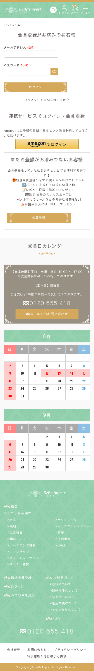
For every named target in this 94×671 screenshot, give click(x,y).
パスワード (17, 66)
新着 (61, 532)
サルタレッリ (67, 519)
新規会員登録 (21, 577)
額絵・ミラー (20, 539)
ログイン (17, 586)
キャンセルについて (66, 609)
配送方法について (65, 590)
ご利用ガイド (63, 577)
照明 (13, 526)
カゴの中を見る (23, 595)
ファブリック (20, 551)
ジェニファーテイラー (74, 526)
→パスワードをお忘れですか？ (47, 99)
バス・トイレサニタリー (28, 558)
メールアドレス (20, 48)
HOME (7, 25)
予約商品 (64, 539)
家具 (13, 519)
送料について (61, 584)
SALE (62, 545)
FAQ (57, 618)
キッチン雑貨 (19, 564)
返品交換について (65, 603)
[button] (47, 144)
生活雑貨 (16, 532)
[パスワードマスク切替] (54, 71)
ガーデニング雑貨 (23, 545)
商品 (14, 506)
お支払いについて (65, 596)
